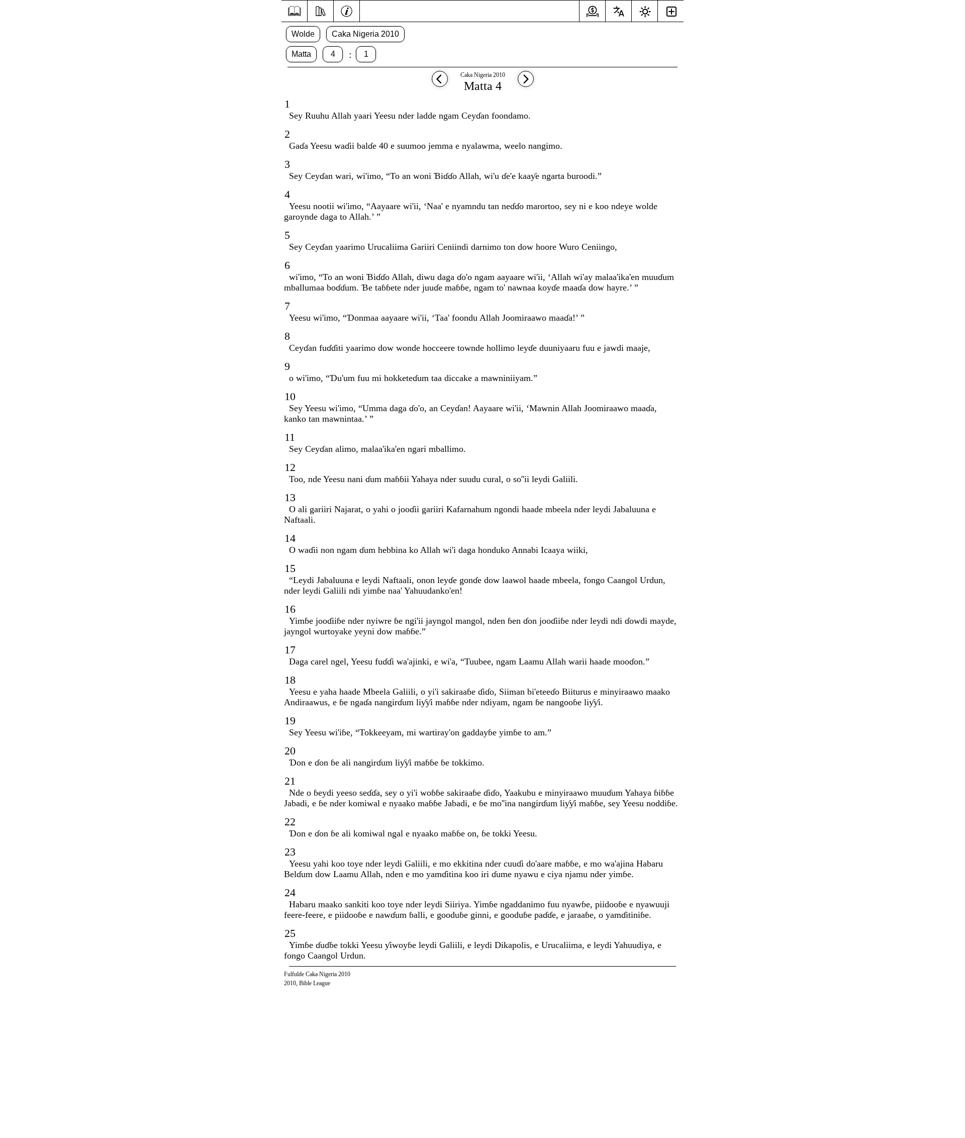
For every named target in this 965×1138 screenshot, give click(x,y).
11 (289, 437)
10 (290, 396)
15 (290, 568)
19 (290, 720)
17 (290, 649)
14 (290, 538)
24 (290, 892)
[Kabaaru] (346, 10)
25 (290, 933)
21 (290, 781)
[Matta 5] (525, 83)
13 (290, 497)
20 (290, 750)
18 (290, 680)
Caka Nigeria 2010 (365, 34)
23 (290, 851)
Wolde (303, 34)
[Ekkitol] (320, 10)
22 (290, 821)
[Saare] (294, 11)
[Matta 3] (439, 83)
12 (290, 467)
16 (290, 609)
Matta (301, 54)
